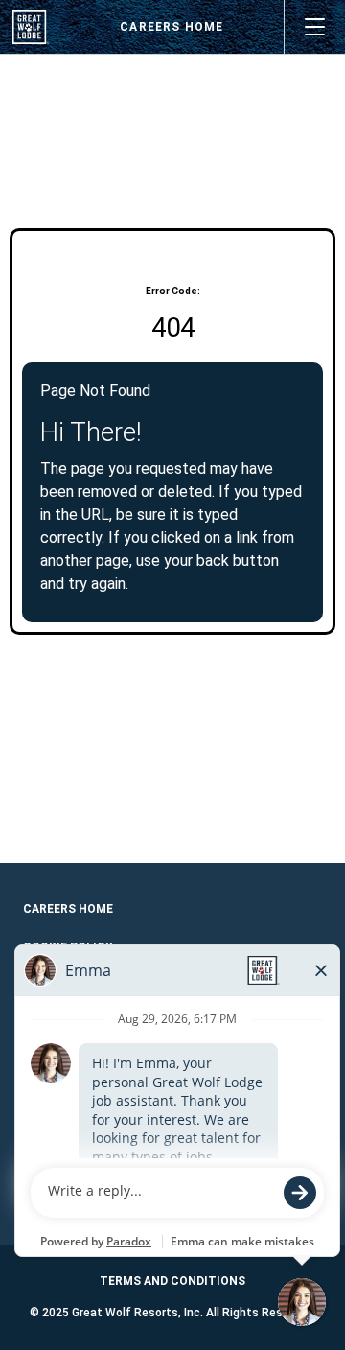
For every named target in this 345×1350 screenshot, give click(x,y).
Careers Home (171, 27)
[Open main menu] (314, 27)
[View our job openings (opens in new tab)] (30, 27)
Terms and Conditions (172, 1281)
